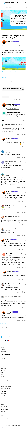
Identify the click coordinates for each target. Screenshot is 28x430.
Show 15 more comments (8, 323)
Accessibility (3, 402)
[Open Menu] (26, 7)
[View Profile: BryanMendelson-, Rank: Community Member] (2, 125)
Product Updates (4, 358)
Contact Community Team (6, 386)
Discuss (2, 364)
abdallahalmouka (9, 205)
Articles (2, 356)
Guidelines (3, 384)
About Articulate (4, 393)
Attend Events (4, 376)
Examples (3, 370)
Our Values (3, 397)
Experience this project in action (11, 72)
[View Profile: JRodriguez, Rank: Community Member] (2, 217)
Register (19, 2)
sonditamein (8, 150)
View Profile (13, 108)
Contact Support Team (6, 388)
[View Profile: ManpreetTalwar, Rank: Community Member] (3, 254)
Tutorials (2, 347)
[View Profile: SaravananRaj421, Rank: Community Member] (2, 162)
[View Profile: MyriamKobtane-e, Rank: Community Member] (2, 284)
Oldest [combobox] (24, 120)
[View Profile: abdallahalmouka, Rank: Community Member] (2, 206)
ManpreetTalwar (9, 253)
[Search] (15, 3)
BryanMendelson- (9, 124)
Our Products (4, 395)
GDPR (2, 415)
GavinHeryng (8, 228)
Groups (2, 374)
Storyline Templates (7, 7)
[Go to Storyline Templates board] (4, 113)
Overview (3, 411)
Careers (2, 404)
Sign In (24, 2)
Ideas (2, 372)
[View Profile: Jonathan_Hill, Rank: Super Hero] (4, 42)
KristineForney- (8, 296)
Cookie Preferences (18, 427)
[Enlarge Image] (14, 63)
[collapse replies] (14, 123)
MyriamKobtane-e (9, 283)
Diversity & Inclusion (5, 400)
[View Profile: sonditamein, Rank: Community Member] (2, 151)
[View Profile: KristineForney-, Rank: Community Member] (2, 297)
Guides (2, 345)
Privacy (10, 427)
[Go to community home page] (9, 3)
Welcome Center (4, 382)
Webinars (3, 349)
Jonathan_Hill (9, 41)
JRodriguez (7, 216)
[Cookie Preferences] (2, 427)
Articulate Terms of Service (7, 420)
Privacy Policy (4, 413)
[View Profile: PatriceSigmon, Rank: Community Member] (2, 174)
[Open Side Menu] (1, 3)
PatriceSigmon (8, 174)
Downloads (3, 368)
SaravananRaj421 (9, 161)
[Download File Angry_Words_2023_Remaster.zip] (23, 89)
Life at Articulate (4, 406)
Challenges (3, 351)
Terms (6, 427)
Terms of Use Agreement (6, 418)
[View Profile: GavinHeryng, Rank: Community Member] (2, 229)
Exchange (3, 366)
